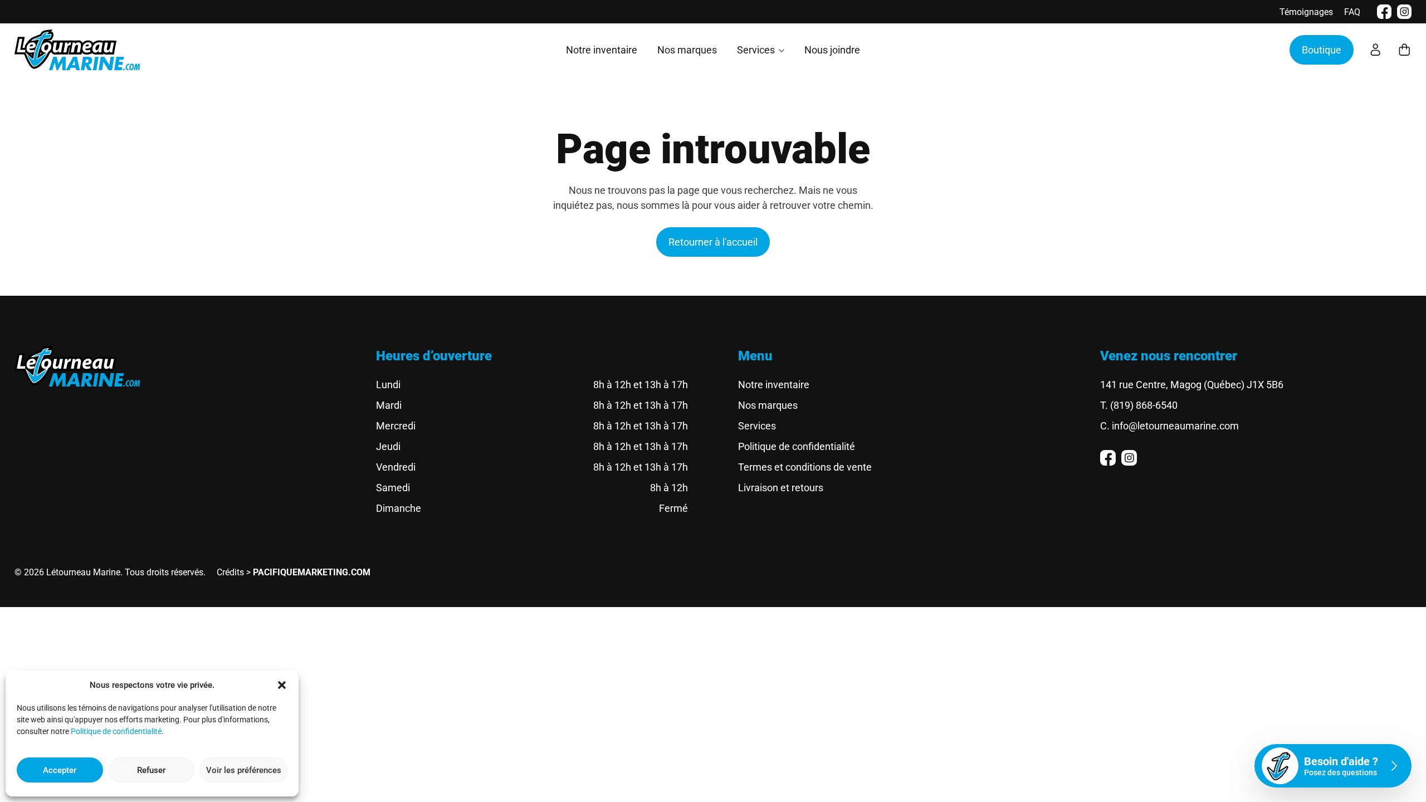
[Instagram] (1404, 11)
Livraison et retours (780, 487)
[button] (281, 685)
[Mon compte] (1375, 49)
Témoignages (1306, 12)
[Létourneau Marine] (77, 50)
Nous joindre (832, 50)
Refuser (151, 770)
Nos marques (687, 50)
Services (756, 50)
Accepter (59, 770)
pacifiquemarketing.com (311, 572)
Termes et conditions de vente (805, 467)
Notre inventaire (601, 50)
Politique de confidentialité (116, 731)
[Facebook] (1384, 11)
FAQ (1352, 12)
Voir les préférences (243, 770)
